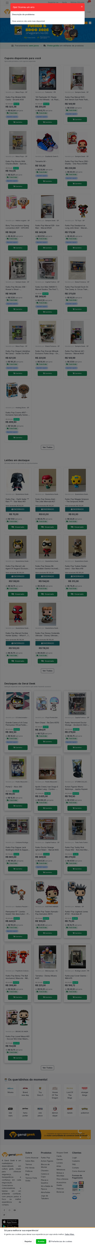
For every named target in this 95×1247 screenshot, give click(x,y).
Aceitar (41, 1241)
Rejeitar (28, 1241)
